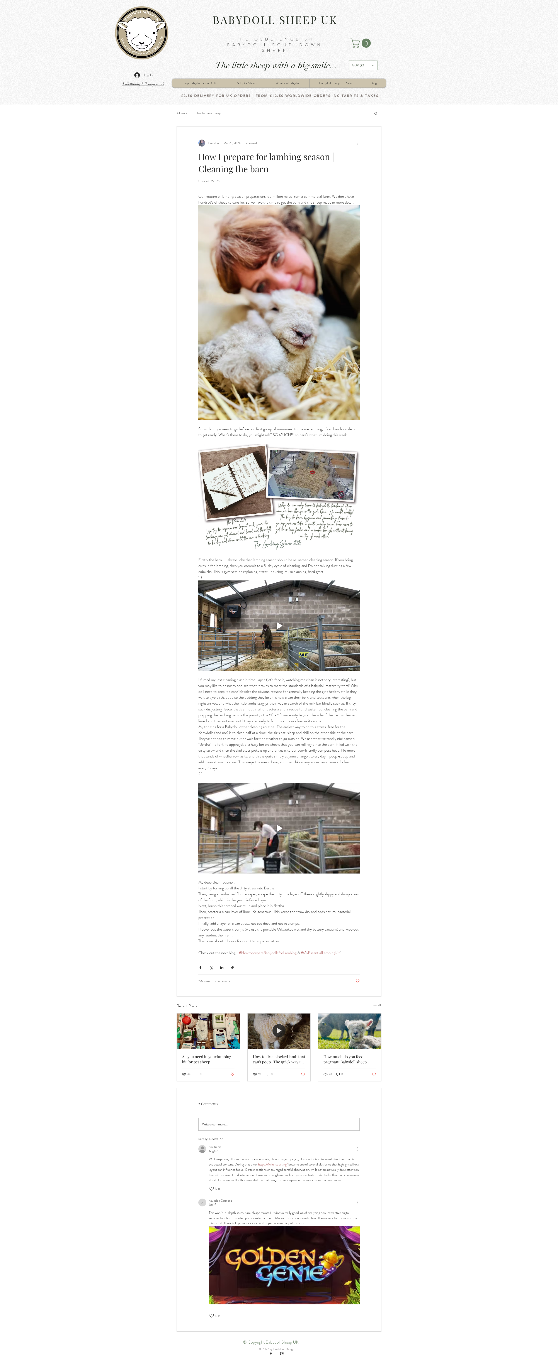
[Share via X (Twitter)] (211, 967)
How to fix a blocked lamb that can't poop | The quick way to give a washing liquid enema (279, 1059)
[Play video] (279, 625)
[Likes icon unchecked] (211, 1188)
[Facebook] (271, 1353)
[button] (361, 43)
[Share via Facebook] (200, 967)
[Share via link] (232, 967)
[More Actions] (357, 1149)
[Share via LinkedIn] (222, 967)
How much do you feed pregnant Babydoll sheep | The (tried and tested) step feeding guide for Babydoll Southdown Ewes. (346, 1059)
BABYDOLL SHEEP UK (275, 19)
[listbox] (363, 65)
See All (377, 1005)
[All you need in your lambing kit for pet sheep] (208, 1031)
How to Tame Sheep (208, 113)
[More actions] (357, 143)
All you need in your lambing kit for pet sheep (206, 1059)
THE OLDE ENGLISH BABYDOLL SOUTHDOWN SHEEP (275, 44)
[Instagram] (282, 1353)
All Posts (182, 113)
